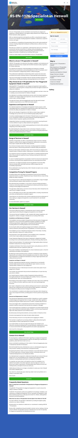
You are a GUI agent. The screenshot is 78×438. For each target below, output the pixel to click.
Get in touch (39, 19)
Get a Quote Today (28, 332)
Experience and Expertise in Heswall (58, 72)
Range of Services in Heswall (56, 74)
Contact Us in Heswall (55, 81)
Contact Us (28, 378)
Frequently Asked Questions (56, 83)
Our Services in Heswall (55, 79)
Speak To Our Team (28, 135)
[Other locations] (64, 2)
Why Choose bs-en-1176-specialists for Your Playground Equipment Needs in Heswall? (58, 68)
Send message (59, 56)
